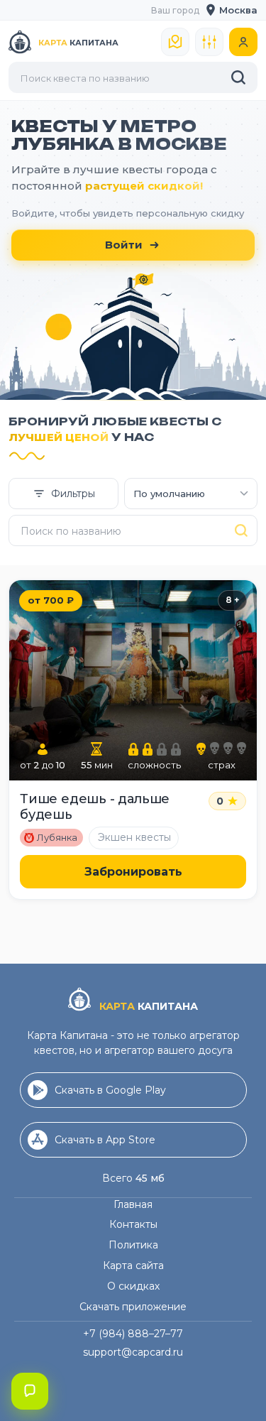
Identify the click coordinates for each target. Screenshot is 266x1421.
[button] (231, 10)
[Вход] (243, 42)
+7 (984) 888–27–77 (133, 1333)
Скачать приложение (133, 1306)
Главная (133, 1204)
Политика (133, 1244)
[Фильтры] (209, 42)
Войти (124, 244)
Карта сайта (133, 1265)
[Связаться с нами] (29, 1391)
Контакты (133, 1224)
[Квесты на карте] (175, 42)
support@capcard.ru (133, 1352)
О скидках (133, 1286)
